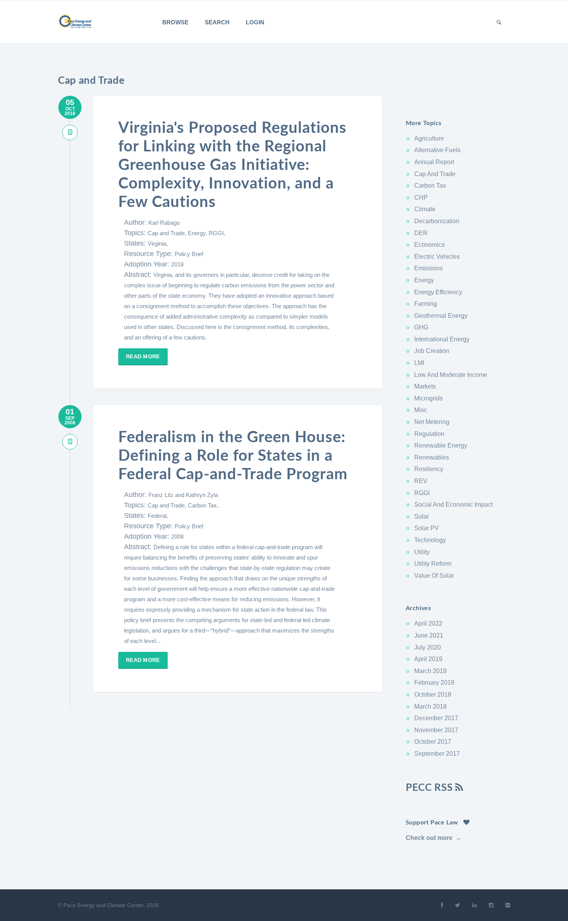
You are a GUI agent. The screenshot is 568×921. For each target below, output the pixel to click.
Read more (143, 356)
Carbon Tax (430, 185)
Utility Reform (432, 563)
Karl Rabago (164, 222)
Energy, (198, 233)
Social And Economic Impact (453, 504)
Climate (424, 209)
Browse (175, 22)
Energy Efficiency (438, 292)
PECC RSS (430, 788)
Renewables (431, 457)
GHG (421, 327)
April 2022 (428, 623)
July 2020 (427, 647)
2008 (177, 536)
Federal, (158, 515)
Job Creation (431, 351)
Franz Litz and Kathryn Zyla (183, 495)
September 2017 (437, 753)
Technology (430, 540)
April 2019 (428, 659)
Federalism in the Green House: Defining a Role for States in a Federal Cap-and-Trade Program (233, 456)
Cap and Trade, (168, 233)
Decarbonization (436, 221)
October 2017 (432, 741)
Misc (420, 410)
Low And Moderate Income (450, 374)
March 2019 (430, 671)
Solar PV (426, 528)
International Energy (441, 339)
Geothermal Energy (441, 315)
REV (420, 481)
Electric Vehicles (437, 256)
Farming (425, 303)
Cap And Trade (435, 174)
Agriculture (429, 138)
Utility (422, 552)
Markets (425, 386)
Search (217, 22)
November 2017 (436, 730)
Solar (421, 516)
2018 (177, 264)
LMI (419, 363)
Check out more (429, 837)
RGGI (422, 493)
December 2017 (436, 718)
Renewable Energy (440, 445)
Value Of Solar (434, 575)
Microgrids (428, 398)
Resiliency (428, 469)
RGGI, (217, 233)
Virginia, (158, 243)
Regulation (429, 434)
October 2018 (432, 694)
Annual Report (434, 162)
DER (421, 233)
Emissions (428, 268)
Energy (424, 280)
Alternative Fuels (437, 150)
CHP (421, 197)
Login (255, 22)
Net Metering (431, 422)
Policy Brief (189, 254)
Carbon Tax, (203, 505)
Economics (429, 244)
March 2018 (430, 706)
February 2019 (434, 682)
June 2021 (428, 635)
